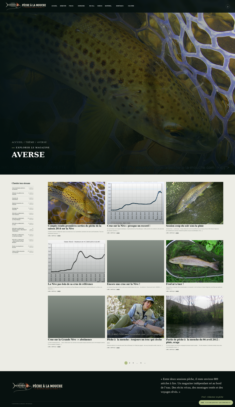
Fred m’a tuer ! (175, 284)
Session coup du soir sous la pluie (185, 226)
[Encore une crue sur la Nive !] (135, 261)
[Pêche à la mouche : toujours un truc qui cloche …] (135, 317)
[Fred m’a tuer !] (194, 261)
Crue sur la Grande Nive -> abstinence (70, 339)
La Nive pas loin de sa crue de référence (70, 284)
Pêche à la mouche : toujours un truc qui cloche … (134, 340)
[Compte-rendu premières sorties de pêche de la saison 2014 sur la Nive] (76, 203)
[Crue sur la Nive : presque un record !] (135, 203)
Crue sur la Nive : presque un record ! (128, 226)
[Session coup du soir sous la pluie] (194, 203)
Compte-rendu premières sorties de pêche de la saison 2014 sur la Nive (74, 227)
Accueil (17, 142)
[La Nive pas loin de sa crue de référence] (76, 261)
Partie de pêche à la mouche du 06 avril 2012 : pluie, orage (192, 340)
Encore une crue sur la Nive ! (123, 284)
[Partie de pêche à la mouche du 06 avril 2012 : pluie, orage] (194, 317)
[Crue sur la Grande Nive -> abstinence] (76, 317)
